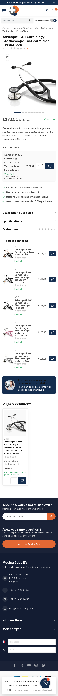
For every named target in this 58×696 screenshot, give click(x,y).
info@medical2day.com (21, 608)
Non (9, 689)
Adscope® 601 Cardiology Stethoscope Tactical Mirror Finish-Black (13, 447)
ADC (4, 49)
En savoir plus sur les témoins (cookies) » (34, 689)
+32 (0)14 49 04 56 (19, 590)
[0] (54, 10)
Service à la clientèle (29, 543)
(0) (28, 48)
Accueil (6, 28)
